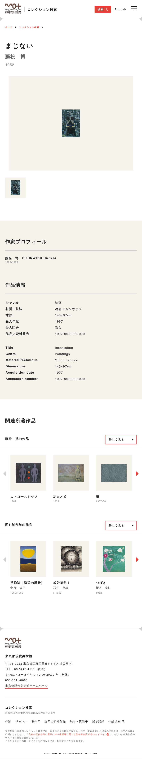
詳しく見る (116, 439)
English (120, 9)
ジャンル (21, 721)
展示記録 (98, 721)
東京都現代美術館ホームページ (26, 686)
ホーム (9, 27)
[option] (71, 125)
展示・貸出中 (79, 721)
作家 (8, 721)
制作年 (36, 721)
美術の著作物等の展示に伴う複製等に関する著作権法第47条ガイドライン (68, 734)
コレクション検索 (29, 27)
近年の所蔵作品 (55, 721)
